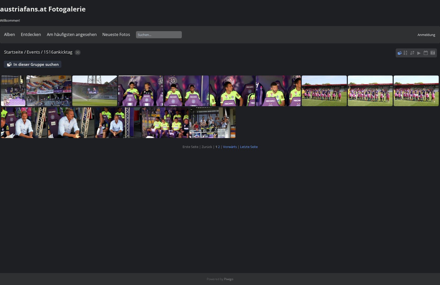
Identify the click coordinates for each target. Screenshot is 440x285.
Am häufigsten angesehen (72, 34)
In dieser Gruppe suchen (36, 64)
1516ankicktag (58, 52)
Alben (9, 34)
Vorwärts (230, 146)
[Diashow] (419, 53)
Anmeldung (426, 34)
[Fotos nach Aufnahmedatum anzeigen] (433, 53)
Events (33, 52)
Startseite (13, 52)
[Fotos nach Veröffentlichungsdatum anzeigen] (426, 53)
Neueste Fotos (116, 34)
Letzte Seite (249, 146)
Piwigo (228, 279)
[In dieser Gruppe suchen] (399, 53)
